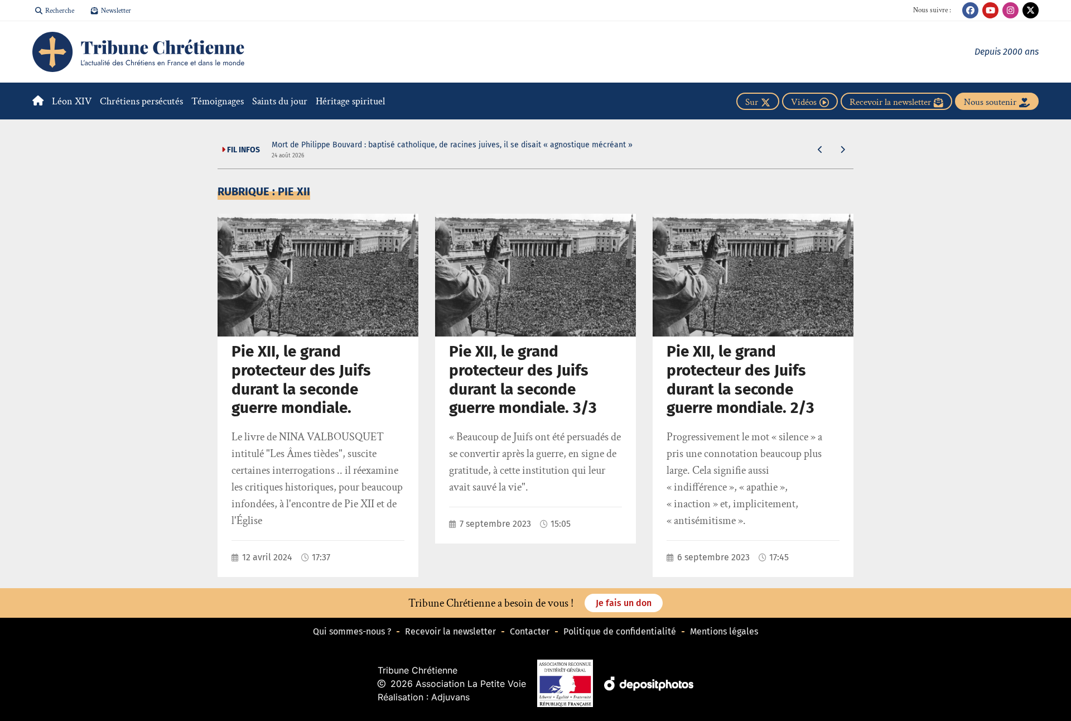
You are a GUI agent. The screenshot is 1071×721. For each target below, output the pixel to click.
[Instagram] (1010, 10)
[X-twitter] (1030, 10)
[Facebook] (970, 10)
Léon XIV (71, 101)
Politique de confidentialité (619, 631)
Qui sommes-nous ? (352, 631)
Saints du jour (279, 101)
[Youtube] (990, 10)
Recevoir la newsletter (450, 631)
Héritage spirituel (350, 101)
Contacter (529, 631)
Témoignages (217, 101)
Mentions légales (724, 631)
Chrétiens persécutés (141, 101)
